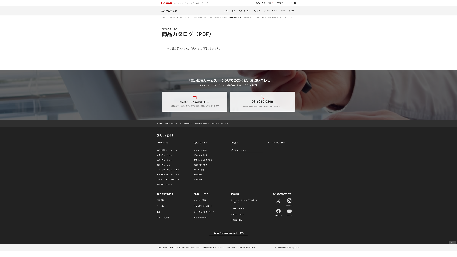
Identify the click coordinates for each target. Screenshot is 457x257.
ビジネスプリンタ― (201, 155)
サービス (160, 206)
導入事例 (257, 11)
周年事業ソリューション (251, 18)
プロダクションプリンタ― (204, 160)
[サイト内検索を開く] (290, 3)
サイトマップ (175, 247)
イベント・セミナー (287, 11)
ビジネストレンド (270, 11)
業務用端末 (198, 174)
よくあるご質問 (200, 200)
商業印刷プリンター (201, 165)
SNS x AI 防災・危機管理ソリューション (275, 18)
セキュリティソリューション (168, 174)
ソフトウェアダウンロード (204, 212)
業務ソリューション (164, 184)
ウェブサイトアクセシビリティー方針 (241, 247)
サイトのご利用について (191, 247)
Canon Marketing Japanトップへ (228, 232)
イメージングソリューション (168, 169)
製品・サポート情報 (263, 3)
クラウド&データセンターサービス (171, 18)
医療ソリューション (164, 160)
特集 (158, 212)
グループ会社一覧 (237, 208)
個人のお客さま (165, 194)
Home (159, 123)
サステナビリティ (237, 214)
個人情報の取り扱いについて (214, 247)
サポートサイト (202, 194)
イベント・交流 (163, 217)
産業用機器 (198, 179)
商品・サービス (244, 11)
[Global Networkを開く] (294, 3)
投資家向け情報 (237, 220)
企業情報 (279, 3)
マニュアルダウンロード (203, 206)
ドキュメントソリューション (168, 179)
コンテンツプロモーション (218, 18)
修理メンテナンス (200, 217)
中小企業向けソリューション (168, 150)
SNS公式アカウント (284, 194)
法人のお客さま (169, 10)
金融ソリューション (164, 155)
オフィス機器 (199, 169)
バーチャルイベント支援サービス (196, 18)
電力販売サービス (235, 18)
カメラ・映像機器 (200, 150)
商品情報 (160, 200)
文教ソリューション (164, 165)
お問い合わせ (163, 247)
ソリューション (229, 11)
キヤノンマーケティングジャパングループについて (246, 201)
